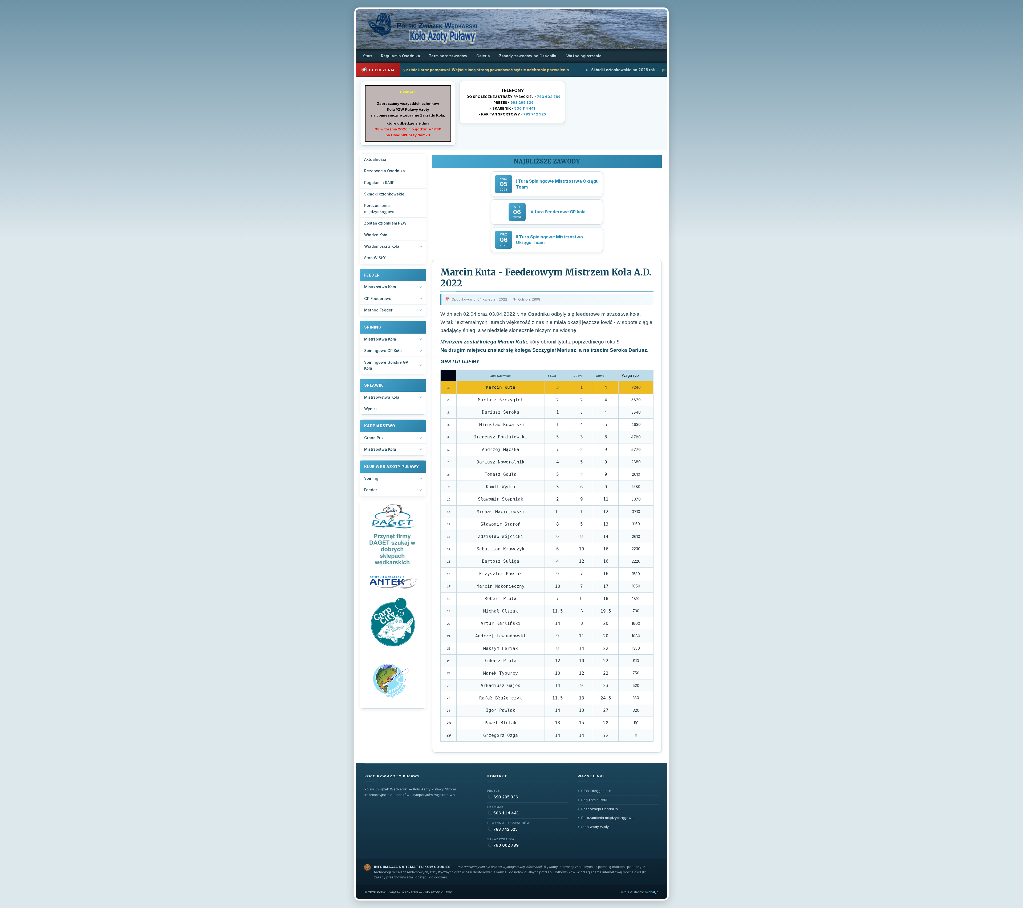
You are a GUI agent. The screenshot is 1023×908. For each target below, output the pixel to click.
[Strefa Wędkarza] (393, 679)
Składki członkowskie (384, 194)
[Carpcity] (393, 622)
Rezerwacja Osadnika (384, 171)
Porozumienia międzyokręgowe (380, 208)
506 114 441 (524, 108)
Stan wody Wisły (595, 827)
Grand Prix (373, 437)
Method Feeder (378, 310)
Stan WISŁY (375, 257)
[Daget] (393, 535)
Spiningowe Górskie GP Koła (386, 365)
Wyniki (370, 408)
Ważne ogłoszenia (584, 56)
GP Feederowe (377, 298)
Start (367, 56)
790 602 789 (549, 96)
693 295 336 (522, 102)
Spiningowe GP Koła (383, 350)
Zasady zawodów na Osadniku (528, 56)
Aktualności (375, 159)
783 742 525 (534, 114)
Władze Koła (375, 235)
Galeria (483, 56)
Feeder (370, 489)
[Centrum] (393, 581)
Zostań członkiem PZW (385, 223)
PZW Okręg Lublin (596, 791)
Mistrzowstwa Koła (381, 397)
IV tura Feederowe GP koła (557, 211)
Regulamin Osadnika (400, 56)
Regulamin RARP (379, 182)
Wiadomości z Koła (381, 246)
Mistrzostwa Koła (380, 287)
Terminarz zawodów (448, 56)
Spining (371, 478)
